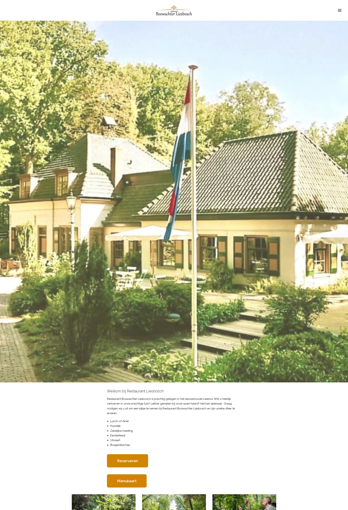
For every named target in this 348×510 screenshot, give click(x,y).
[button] (339, 10)
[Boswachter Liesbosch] (174, 10)
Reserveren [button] (127, 461)
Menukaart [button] (126, 481)
